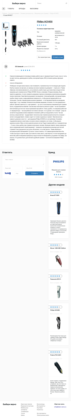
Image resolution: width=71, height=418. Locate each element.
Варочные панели (26, 404)
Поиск (66, 3)
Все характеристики (44, 57)
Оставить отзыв (58, 57)
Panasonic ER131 (58, 286)
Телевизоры (24, 411)
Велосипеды (41, 404)
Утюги (23, 413)
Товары (11, 9)
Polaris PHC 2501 (58, 373)
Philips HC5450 (58, 324)
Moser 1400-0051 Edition (58, 255)
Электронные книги (43, 415)
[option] (5, 26)
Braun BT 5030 (58, 213)
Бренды (22, 9)
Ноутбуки (40, 408)
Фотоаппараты (41, 413)
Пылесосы (40, 409)
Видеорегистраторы (27, 406)
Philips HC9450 (45, 21)
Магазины (34, 9)
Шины (23, 415)
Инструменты (41, 406)
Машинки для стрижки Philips (58, 168)
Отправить (34, 173)
